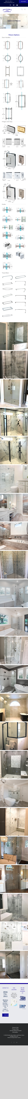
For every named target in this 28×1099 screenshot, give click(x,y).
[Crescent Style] (20, 53)
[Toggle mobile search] (22, 9)
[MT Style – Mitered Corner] (20, 92)
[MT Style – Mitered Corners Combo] (20, 295)
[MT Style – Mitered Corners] (7, 301)
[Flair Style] (7, 232)
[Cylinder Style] (20, 217)
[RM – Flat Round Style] (7, 79)
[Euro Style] (20, 224)
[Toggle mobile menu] (25, 9)
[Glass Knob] (20, 234)
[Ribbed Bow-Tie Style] (20, 243)
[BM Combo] (7, 276)
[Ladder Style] (7, 66)
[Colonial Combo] (20, 281)
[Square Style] (20, 79)
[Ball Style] (7, 207)
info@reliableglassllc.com (9, 2)
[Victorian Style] (7, 91)
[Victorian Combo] (20, 309)
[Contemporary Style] (7, 215)
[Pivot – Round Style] (14, 124)
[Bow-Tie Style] (20, 207)
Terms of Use (15, 1027)
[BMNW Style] (20, 40)
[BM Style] (7, 40)
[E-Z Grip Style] (7, 225)
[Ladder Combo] (20, 288)
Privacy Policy (15, 1029)
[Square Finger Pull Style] (20, 251)
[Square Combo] (20, 302)
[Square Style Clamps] (14, 172)
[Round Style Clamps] (14, 139)
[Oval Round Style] (20, 66)
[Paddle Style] (7, 241)
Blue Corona (18, 1037)
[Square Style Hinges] (14, 183)
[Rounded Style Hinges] (14, 149)
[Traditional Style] (7, 262)
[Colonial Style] (7, 107)
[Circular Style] (7, 53)
